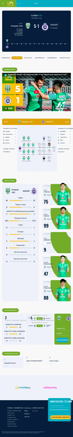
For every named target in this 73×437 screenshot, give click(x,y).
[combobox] (63, 328)
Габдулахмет (63, 137)
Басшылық (35, 410)
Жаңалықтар (27, 408)
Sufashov (62, 143)
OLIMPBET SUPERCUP (12, 419)
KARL (61, 140)
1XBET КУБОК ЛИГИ (12, 426)
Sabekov (7, 137)
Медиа (26, 410)
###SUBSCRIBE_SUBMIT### (60, 417)
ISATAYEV (62, 134)
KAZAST (54, 25)
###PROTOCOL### (65, 57)
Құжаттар (27, 416)
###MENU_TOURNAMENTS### (15, 408)
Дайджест (27, 413)
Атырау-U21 (17, 26)
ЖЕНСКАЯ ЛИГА (11, 421)
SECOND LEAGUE (11, 417)
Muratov (7, 143)
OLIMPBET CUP (11, 415)
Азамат (7, 140)
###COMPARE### (63, 340)
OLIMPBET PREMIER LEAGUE (14, 410)
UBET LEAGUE (10, 413)
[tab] (18, 122)
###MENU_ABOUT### (38, 408)
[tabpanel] (19, 149)
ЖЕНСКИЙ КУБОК (11, 424)
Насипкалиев (8, 134)
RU (20, 3)
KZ (17, 3)
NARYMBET (63, 131)
